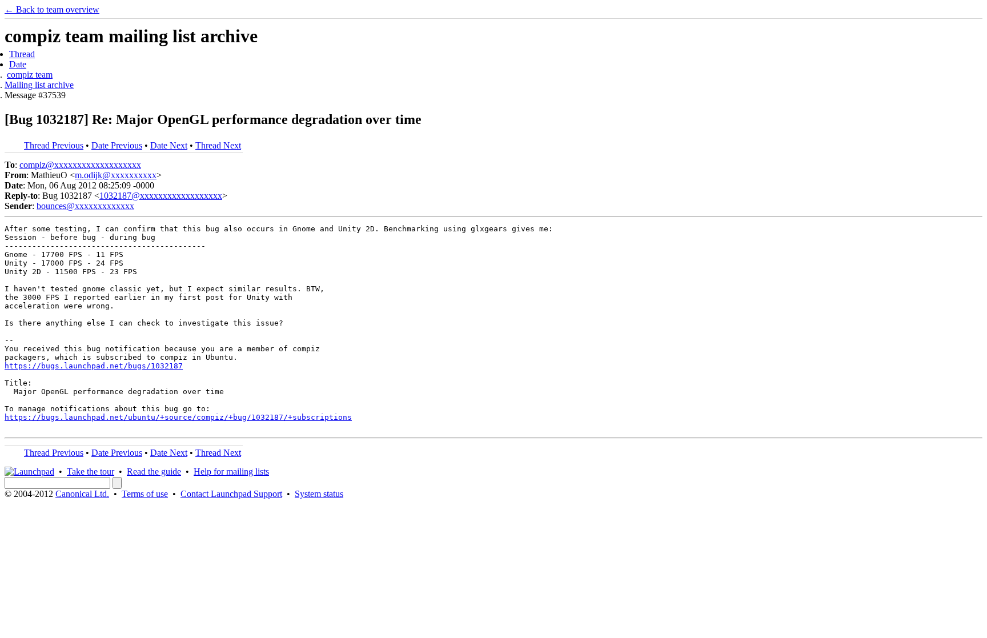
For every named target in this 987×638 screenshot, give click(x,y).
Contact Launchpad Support (231, 494)
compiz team (30, 74)
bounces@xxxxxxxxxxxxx (85, 206)
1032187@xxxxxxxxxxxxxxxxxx (160, 195)
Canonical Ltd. (82, 494)
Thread (22, 54)
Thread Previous (53, 145)
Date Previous (116, 145)
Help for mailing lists (231, 471)
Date (17, 64)
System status (319, 494)
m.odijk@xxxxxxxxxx (116, 175)
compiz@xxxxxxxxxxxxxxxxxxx (80, 165)
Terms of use (145, 494)
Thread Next (218, 145)
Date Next (168, 145)
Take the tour (90, 471)
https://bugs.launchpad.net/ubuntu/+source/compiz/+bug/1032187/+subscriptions (178, 417)
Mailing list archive (39, 85)
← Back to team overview (52, 9)
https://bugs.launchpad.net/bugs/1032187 (94, 366)
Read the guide (154, 471)
